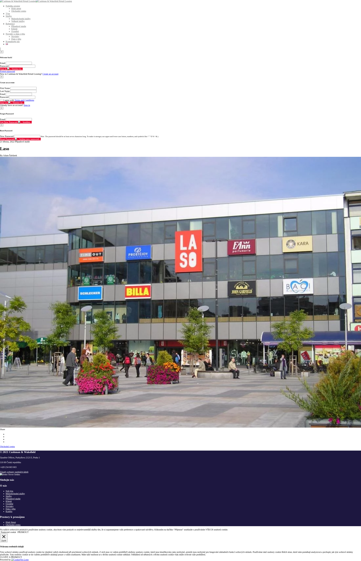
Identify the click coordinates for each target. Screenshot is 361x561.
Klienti (14, 29)
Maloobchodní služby (21, 18)
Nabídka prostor (13, 6)
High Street (11, 522)
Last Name (5, 91)
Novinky (15, 36)
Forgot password (7, 71)
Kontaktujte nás (13, 41)
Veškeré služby (18, 21)
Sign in (27, 105)
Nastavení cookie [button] (8, 532)
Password (4, 66)
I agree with (18, 100)
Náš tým (9, 491)
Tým (8, 13)
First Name (5, 88)
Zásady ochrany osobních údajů (14, 472)
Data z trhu (16, 39)
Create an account (50, 74)
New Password (7, 136)
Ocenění (15, 31)
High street (16, 8)
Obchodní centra (18, 11)
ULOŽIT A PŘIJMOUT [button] (11, 557)
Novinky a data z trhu (15, 34)
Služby (9, 16)
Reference (10, 24)
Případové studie (18, 26)
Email (2, 63)
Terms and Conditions (24, 100)
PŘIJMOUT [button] (23, 532)
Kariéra (9, 511)
